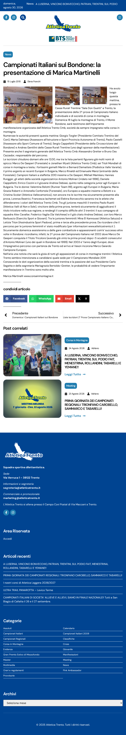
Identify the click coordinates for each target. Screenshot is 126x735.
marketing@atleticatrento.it (21, 498)
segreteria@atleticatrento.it (21, 488)
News (8, 54)
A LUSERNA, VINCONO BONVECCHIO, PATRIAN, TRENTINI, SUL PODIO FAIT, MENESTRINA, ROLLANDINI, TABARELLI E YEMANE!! (93, 361)
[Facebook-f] (6, 17)
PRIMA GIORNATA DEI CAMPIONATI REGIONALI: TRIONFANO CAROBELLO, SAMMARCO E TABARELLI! (91, 405)
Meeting (70, 385)
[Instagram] (14, 17)
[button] (15, 298)
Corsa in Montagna (76, 340)
